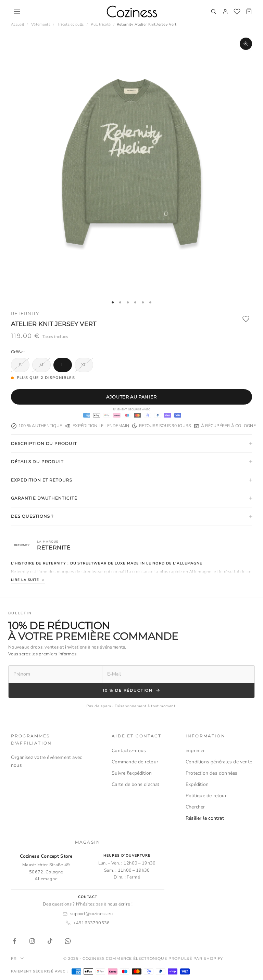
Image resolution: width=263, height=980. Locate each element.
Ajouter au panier (131, 396)
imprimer (195, 750)
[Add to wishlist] (246, 319)
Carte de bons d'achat (135, 784)
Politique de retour (206, 795)
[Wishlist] (237, 11)
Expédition (197, 784)
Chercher (195, 807)
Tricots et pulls (71, 24)
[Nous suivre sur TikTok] (50, 941)
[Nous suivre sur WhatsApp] (67, 941)
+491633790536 (91, 923)
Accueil (17, 24)
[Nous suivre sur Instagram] (32, 941)
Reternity (25, 313)
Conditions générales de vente (219, 762)
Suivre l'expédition (132, 773)
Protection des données (212, 773)
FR (14, 958)
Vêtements (40, 24)
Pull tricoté (101, 24)
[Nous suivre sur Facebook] (14, 941)
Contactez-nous (129, 750)
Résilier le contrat (205, 818)
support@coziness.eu (91, 914)
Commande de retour (135, 762)
